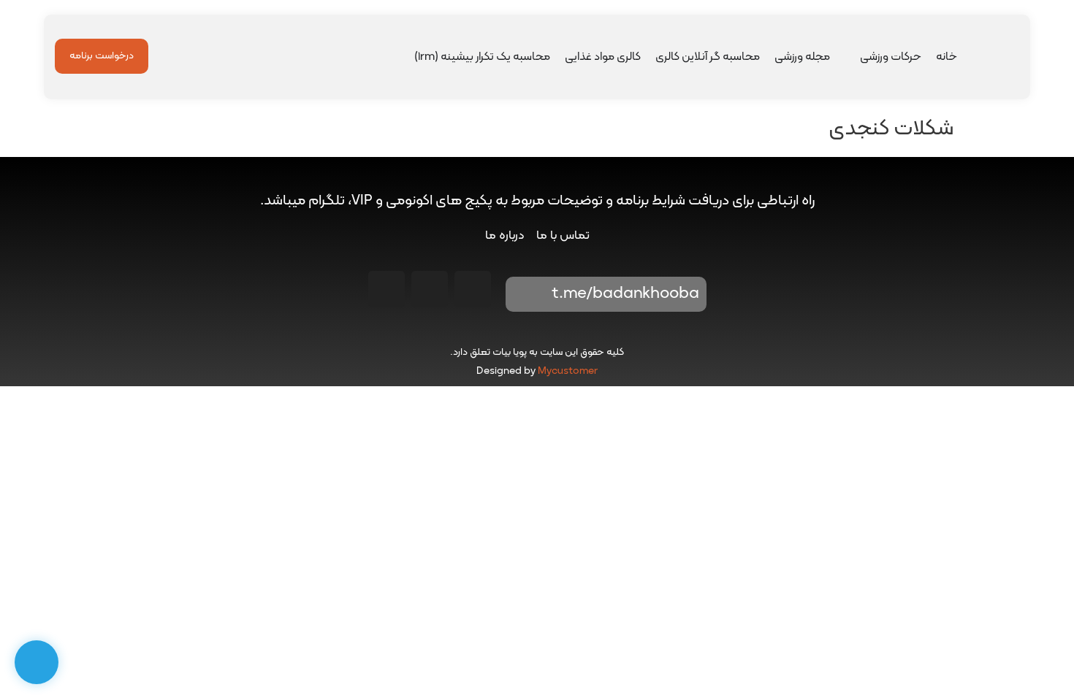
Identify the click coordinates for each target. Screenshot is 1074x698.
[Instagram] (472, 289)
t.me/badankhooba (625, 294)
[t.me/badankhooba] (527, 294)
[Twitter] (386, 289)
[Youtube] (429, 289)
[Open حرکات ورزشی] (850, 57)
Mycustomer (568, 371)
